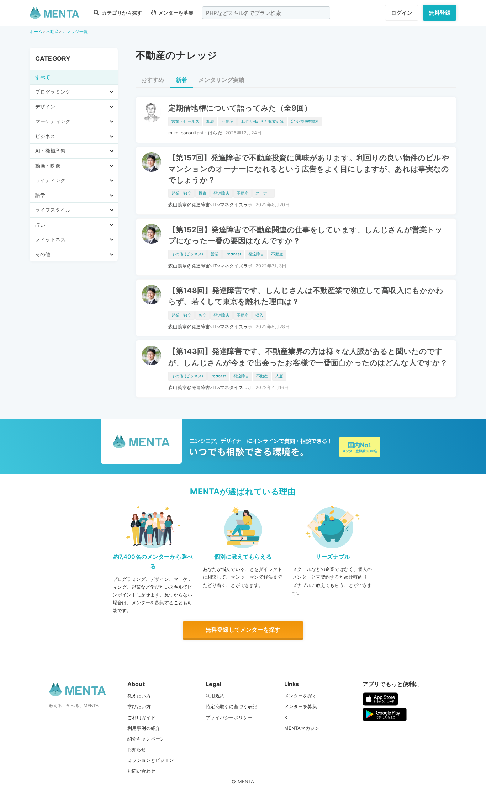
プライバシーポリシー (229, 717)
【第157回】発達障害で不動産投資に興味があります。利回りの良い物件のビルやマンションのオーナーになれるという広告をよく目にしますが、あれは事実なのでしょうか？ (308, 168)
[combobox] (266, 12)
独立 (202, 315)
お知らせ (136, 749)
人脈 (279, 375)
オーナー (263, 193)
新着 (181, 79)
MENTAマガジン (301, 728)
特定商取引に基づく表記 (231, 706)
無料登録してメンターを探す (243, 629)
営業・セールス (185, 121)
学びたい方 (139, 706)
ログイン (402, 12)
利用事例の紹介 (143, 728)
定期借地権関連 (305, 121)
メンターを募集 (175, 13)
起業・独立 (181, 193)
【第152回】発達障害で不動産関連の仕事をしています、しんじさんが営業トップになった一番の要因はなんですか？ (305, 235)
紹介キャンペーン (146, 739)
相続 (210, 121)
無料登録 (439, 12)
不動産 (52, 31)
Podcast (233, 253)
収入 (259, 315)
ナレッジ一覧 (75, 31)
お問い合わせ (141, 771)
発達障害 (221, 193)
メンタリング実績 (221, 79)
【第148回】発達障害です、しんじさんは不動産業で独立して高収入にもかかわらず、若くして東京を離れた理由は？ (306, 296)
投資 (202, 193)
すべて (42, 77)
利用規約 (215, 696)
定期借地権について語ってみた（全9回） (240, 108)
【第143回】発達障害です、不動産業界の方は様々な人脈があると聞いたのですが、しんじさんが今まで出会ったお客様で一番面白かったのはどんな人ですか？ (308, 357)
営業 (214, 253)
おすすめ (152, 79)
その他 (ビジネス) (187, 253)
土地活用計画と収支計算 (262, 121)
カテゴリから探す (121, 13)
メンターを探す (300, 696)
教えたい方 (139, 696)
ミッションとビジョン (150, 760)
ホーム (36, 31)
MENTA (246, 781)
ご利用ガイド (141, 717)
